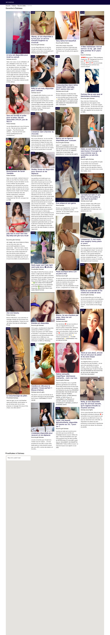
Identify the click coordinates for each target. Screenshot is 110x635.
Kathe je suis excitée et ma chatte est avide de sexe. (91, 292)
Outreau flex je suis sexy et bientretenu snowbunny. (91, 95)
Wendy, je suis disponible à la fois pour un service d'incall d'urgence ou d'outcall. (42, 40)
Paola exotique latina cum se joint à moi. (66, 273)
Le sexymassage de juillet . (17, 396)
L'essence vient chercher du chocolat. (42, 133)
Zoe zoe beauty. (13, 313)
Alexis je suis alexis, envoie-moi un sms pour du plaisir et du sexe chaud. (92, 355)
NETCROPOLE (10, 2)
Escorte (8, 5)
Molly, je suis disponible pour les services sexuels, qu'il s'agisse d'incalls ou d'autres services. (91, 405)
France (14, 5)
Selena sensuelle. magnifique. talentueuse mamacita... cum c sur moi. (66, 376)
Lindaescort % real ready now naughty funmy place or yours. (91, 241)
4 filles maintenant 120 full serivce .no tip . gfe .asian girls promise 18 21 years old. (91, 50)
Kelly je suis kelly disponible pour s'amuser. (42, 89)
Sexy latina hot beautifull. (66, 41)
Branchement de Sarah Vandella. (16, 172)
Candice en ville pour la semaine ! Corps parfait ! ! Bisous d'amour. (41, 388)
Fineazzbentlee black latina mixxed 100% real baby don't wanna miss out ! (67, 87)
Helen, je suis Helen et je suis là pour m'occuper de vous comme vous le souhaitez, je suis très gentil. (91, 153)
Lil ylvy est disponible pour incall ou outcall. (17, 56)
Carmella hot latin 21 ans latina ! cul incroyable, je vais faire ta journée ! (90, 197)
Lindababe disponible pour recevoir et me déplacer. (42, 434)
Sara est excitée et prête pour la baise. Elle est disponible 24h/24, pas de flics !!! (17, 119)
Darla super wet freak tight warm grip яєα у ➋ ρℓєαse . (42, 266)
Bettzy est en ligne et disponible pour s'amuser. (66, 139)
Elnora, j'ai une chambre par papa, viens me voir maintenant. (67, 317)
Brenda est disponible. (40, 323)
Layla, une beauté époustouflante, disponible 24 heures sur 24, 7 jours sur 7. (66, 423)
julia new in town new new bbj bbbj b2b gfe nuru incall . (17, 236)
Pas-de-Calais (22, 5)
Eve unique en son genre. (66, 203)
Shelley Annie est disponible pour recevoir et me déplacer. (42, 171)
